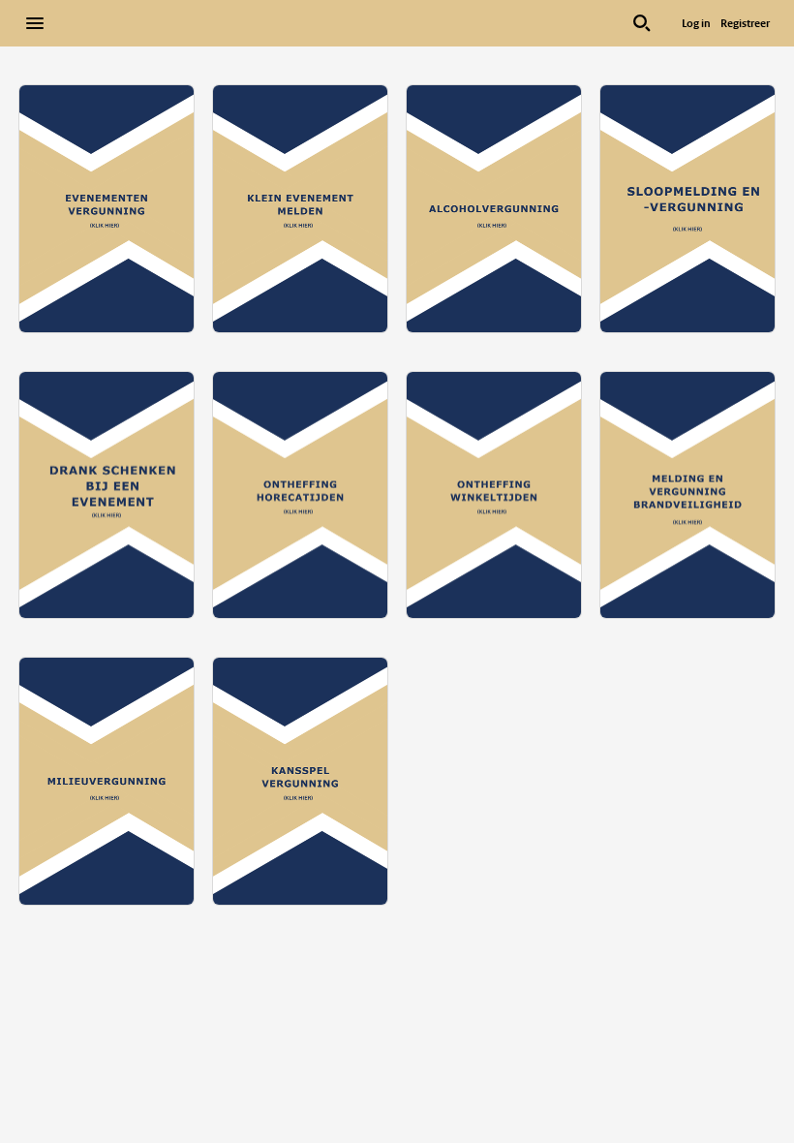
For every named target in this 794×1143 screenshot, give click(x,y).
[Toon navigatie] (35, 23)
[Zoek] (642, 23)
